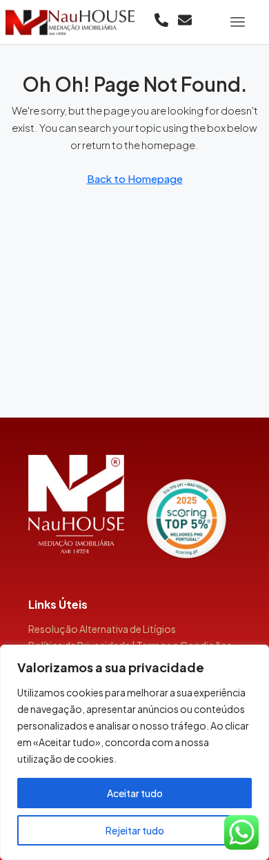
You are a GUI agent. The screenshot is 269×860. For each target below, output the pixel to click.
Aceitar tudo (135, 793)
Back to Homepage (135, 178)
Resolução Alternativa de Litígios (102, 629)
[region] (134, 752)
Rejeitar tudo (135, 830)
